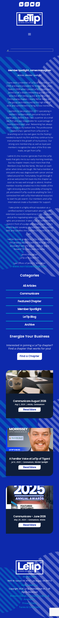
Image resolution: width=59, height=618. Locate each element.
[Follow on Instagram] (27, 4)
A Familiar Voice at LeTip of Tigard (29, 459)
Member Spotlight (29, 309)
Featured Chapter (29, 301)
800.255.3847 (29, 576)
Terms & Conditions (29, 607)
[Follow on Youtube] (32, 4)
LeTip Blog (29, 317)
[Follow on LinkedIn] (21, 4)
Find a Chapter (29, 356)
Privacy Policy (29, 603)
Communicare (29, 293)
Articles (21, 75)
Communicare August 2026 (29, 401)
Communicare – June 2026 (29, 516)
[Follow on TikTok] (38, 4)
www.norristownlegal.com (29, 266)
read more (29, 410)
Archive (30, 324)
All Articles (29, 285)
